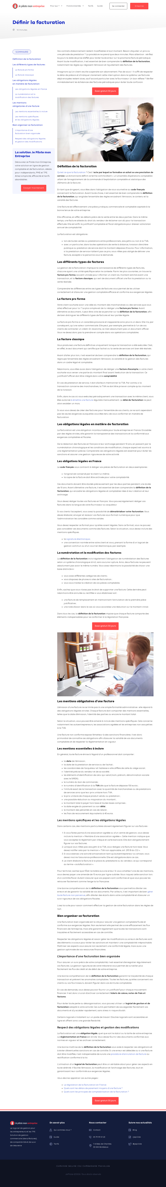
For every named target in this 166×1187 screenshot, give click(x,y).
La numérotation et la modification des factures (27, 95)
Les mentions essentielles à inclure (31, 112)
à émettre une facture (82, 400)
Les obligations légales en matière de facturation (26, 82)
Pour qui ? (54, 6)
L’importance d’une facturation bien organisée (27, 132)
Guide (100, 6)
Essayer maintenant (33, 188)
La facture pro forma (24, 70)
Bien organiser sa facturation (28, 125)
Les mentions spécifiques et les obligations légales (27, 118)
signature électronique (78, 539)
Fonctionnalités (73, 6)
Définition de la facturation (27, 59)
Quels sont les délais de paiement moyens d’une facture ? (93, 1088)
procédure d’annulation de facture (128, 1054)
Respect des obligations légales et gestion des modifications (30, 140)
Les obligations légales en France (31, 89)
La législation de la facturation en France (85, 1085)
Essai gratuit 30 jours (105, 91)
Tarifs (90, 6)
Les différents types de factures (29, 65)
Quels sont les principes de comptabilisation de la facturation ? (96, 1092)
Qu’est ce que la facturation (71, 172)
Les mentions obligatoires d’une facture (26, 105)
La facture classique (24, 75)
